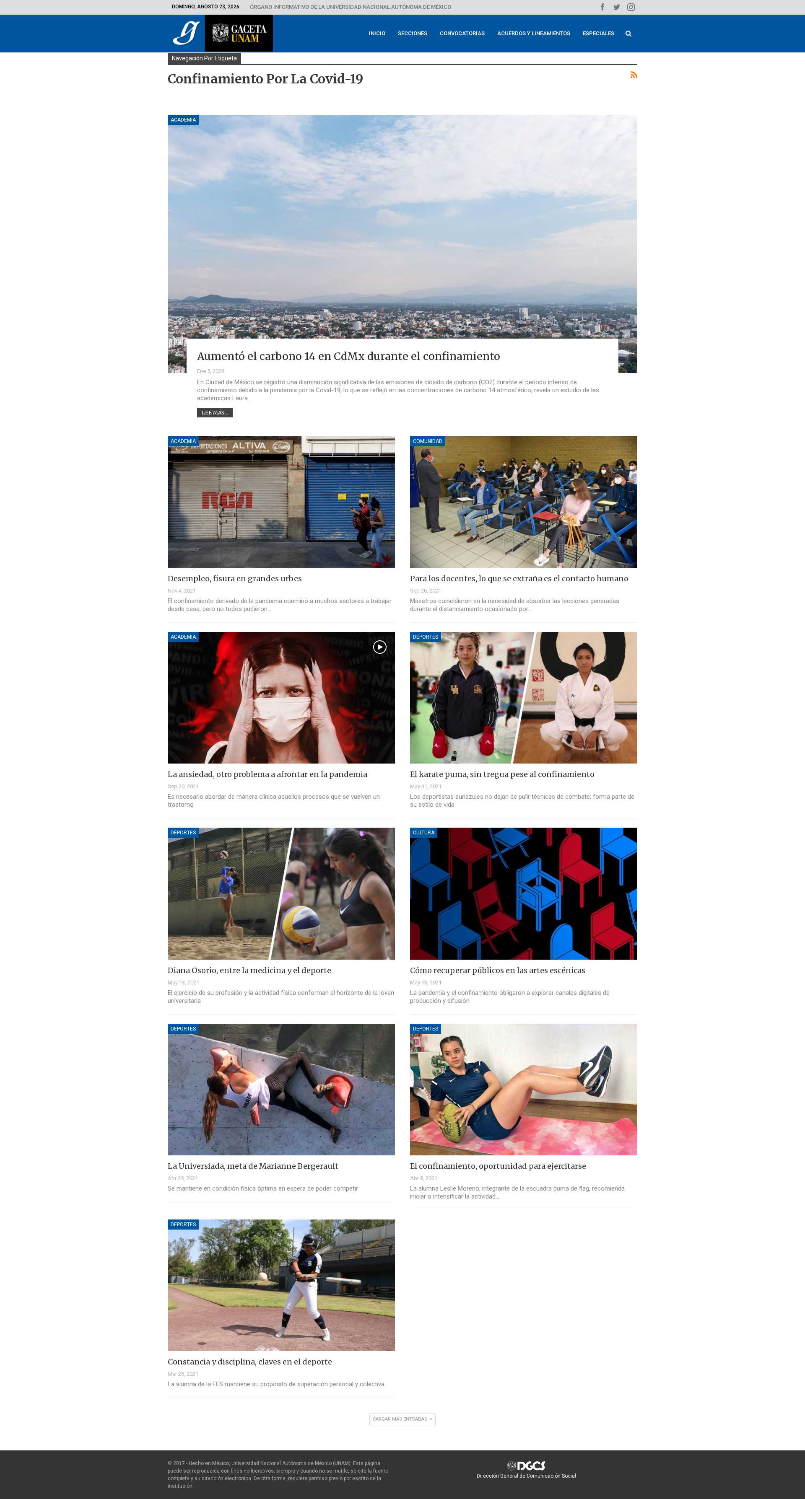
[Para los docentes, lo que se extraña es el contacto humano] (523, 502)
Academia (183, 120)
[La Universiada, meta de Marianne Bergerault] (281, 1089)
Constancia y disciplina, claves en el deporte (250, 1362)
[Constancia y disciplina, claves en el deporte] (281, 1285)
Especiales (598, 33)
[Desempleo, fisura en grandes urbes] (281, 502)
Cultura (423, 833)
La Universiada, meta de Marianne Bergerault (253, 1166)
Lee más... (215, 412)
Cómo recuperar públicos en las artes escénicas (497, 970)
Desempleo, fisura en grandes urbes (235, 578)
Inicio (377, 33)
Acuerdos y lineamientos (533, 33)
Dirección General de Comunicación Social (526, 1476)
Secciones (412, 33)
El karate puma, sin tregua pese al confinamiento (502, 774)
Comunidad (427, 441)
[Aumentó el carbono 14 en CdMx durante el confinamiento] (402, 244)
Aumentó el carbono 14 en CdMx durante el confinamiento (348, 356)
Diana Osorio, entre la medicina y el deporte (249, 970)
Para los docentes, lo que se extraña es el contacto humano (519, 578)
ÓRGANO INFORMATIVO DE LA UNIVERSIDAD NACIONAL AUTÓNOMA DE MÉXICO (350, 7)
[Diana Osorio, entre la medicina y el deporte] (281, 893)
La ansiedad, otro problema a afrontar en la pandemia (267, 774)
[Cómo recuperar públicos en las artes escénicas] (523, 893)
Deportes (425, 637)
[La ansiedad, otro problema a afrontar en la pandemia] (281, 698)
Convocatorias (462, 33)
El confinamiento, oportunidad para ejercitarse (498, 1166)
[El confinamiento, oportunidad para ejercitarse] (523, 1089)
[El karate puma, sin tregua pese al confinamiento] (523, 698)
